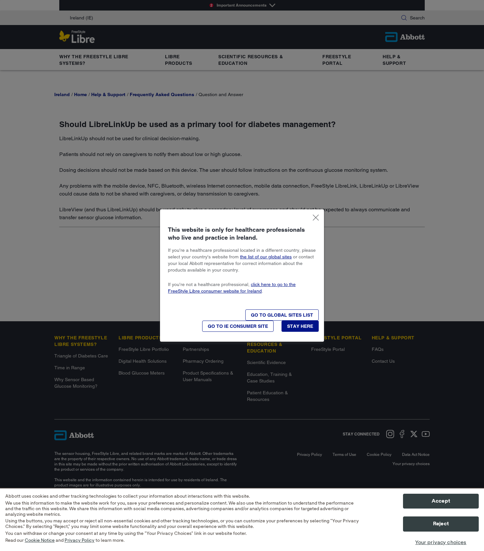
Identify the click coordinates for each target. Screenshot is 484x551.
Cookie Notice (40, 540)
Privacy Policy (79, 540)
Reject (441, 524)
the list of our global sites (266, 256)
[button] (282, 315)
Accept (441, 501)
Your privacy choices (440, 542)
